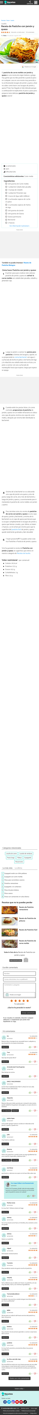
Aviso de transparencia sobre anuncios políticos (15, 1413)
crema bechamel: (20, 357)
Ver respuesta (6, 1111)
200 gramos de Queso (16, 213)
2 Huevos (11, 222)
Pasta (7, 20)
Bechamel (11, 219)
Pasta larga (10, 857)
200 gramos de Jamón (16, 210)
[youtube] (17, 1402)
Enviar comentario (28, 1012)
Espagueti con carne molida (13, 876)
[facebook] (5, 1402)
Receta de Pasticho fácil (28, 930)
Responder (5, 1047)
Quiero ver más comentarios (20, 1378)
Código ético (33, 1413)
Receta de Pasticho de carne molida (27, 942)
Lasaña (12, 20)
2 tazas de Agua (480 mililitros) (18, 196)
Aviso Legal (34, 1408)
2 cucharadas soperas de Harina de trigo (18, 206)
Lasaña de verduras (26, 853)
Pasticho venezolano (11, 883)
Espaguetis (27, 857)
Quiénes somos (25, 1408)
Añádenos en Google (30, 67)
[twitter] (9, 1402)
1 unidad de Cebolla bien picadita (19, 187)
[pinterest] (21, 1402)
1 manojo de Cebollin (15, 190)
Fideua (19, 857)
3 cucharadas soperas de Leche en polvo (18, 200)
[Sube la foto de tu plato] (26, 960)
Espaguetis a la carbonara (12, 886)
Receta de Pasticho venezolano (26, 908)
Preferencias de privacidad (28, 1411)
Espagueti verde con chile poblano (15, 873)
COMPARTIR (30, 4)
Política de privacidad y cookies (11, 1411)
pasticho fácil (16, 529)
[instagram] (13, 1402)
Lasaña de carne (11, 853)
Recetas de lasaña (23, 553)
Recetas (3, 20)
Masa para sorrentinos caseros (14, 880)
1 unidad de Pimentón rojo (17, 193)
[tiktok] (25, 1402)
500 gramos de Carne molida (18, 183)
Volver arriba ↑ (19, 1388)
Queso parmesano (14, 216)
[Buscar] (36, 2)
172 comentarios (30, 32)
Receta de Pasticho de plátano (27, 919)
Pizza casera (8, 893)
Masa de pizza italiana (11, 890)
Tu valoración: (19, 1004)
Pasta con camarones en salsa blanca (16, 896)
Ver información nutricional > (19, 225)
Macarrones (19, 861)
